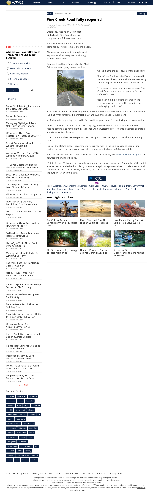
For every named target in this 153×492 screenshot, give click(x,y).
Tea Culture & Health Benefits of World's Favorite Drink (62, 223)
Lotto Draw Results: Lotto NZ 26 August (23, 213)
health (10, 410)
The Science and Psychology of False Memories (62, 251)
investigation (21, 433)
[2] (95, 485)
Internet (25, 460)
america (35, 455)
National (36, 2)
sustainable (23, 442)
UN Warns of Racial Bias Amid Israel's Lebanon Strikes (22, 367)
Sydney (28, 451)
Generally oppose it (20, 73)
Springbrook (53, 192)
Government (139, 185)
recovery (112, 185)
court (17, 460)
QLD (104, 185)
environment (20, 410)
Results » (31, 90)
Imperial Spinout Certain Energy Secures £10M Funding (23, 286)
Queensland (70, 185)
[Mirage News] (16, 2)
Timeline (131, 2)
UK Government (26, 446)
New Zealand (12, 446)
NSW (19, 405)
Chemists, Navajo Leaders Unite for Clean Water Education (23, 316)
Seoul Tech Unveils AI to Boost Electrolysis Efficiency (23, 176)
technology (33, 428)
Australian (30, 401)
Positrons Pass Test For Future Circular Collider (22, 264)
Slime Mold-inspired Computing (23, 194)
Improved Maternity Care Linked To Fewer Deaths (20, 357)
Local (62, 2)
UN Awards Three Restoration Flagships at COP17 (22, 225)
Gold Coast (94, 185)
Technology (91, 2)
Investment (12, 428)
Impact (10, 460)
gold (92, 189)
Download (62, 189)
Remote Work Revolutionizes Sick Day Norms (22, 306)
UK (39, 414)
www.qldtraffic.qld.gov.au (129, 154)
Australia (58, 185)
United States (12, 437)
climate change (23, 455)
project (23, 437)
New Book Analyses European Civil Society (22, 296)
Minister (51, 189)
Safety (85, 189)
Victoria (26, 405)
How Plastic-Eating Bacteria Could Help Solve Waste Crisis (129, 223)
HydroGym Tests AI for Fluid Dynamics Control (21, 244)
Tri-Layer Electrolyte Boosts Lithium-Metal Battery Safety (22, 166)
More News (24, 385)
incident (34, 460)
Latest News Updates (17, 473)
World (50, 2)
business (82, 185)
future (20, 451)
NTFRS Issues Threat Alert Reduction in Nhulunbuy (20, 274)
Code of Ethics (71, 473)
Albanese (66, 192)
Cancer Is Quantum (16, 116)
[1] (93, 485)
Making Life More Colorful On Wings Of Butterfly (22, 254)
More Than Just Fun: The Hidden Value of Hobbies (94, 221)
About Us (102, 473)
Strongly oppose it (20, 78)
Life (118, 2)
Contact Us (87, 473)
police (21, 401)
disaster (119, 189)
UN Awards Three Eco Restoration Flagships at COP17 (23, 134)
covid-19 (11, 419)
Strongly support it (20, 63)
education (22, 428)
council (32, 414)
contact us (141, 488)
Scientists (11, 451)
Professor (36, 405)
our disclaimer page (78, 490)
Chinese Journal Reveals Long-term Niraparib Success (22, 186)
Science (107, 2)
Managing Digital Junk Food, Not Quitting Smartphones (21, 125)
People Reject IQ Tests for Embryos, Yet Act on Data (20, 377)
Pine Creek (131, 189)
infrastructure (29, 423)
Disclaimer (54, 473)
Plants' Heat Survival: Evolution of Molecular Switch (23, 347)
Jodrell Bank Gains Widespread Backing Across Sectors (23, 335)
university (33, 396)
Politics (49, 14)
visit (99, 189)
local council (21, 419)
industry (11, 433)
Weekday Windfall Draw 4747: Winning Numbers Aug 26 (22, 154)
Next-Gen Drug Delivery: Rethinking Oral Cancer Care (21, 203)
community (125, 185)
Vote (12, 90)
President (11, 455)
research (11, 405)
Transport (108, 189)
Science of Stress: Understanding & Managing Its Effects (129, 253)
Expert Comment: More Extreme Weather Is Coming (23, 144)
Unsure (14, 84)
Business (75, 2)
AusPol (31, 433)
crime (31, 437)
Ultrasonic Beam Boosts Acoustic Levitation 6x (19, 325)
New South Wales (14, 423)
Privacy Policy (39, 473)
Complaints (116, 473)
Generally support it (20, 68)
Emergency (74, 189)
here (74, 172)
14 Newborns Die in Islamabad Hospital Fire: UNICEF (23, 235)
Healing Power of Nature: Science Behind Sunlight (94, 251)
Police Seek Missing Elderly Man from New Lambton (23, 107)
